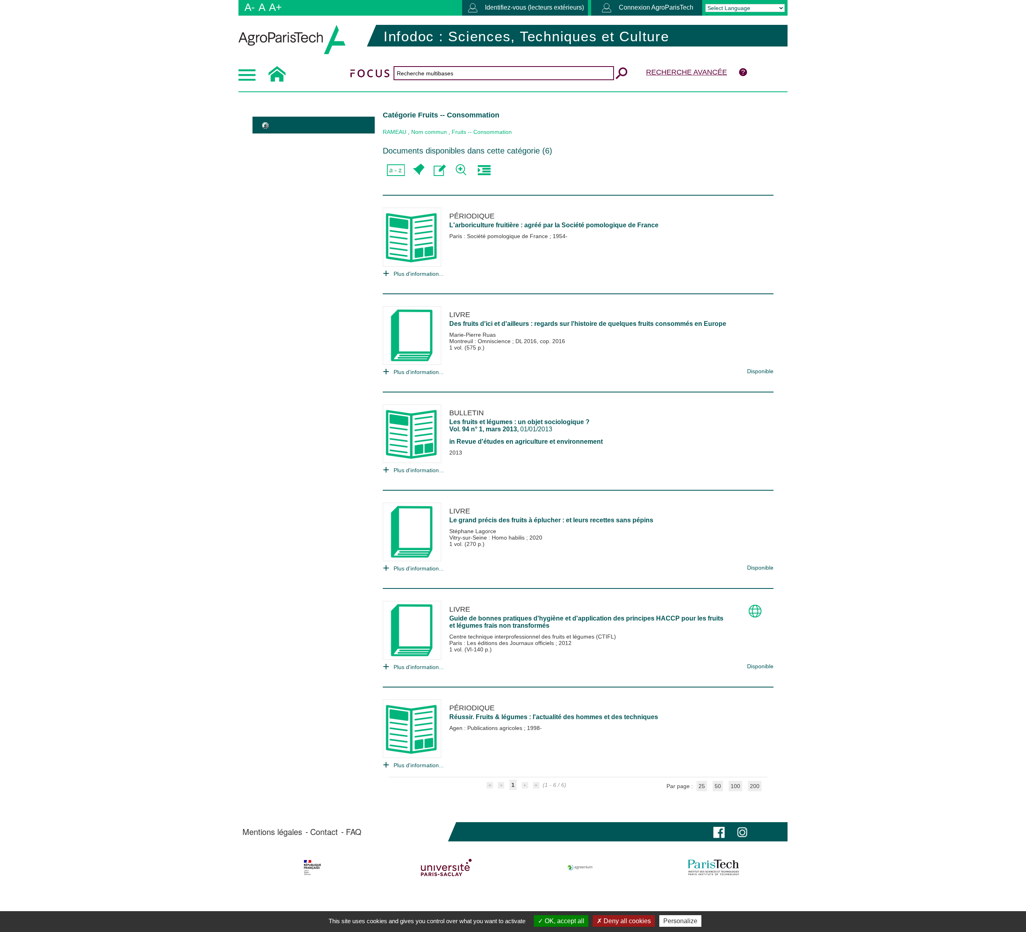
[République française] (312, 867)
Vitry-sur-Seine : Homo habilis (487, 537)
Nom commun (429, 132)
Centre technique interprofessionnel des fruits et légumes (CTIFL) (532, 636)
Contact (324, 832)
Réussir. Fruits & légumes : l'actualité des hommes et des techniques (553, 717)
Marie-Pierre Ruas (472, 335)
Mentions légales (272, 832)
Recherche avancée (686, 72)
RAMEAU (394, 132)
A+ (275, 7)
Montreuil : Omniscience (480, 341)
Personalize (680, 921)
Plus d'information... (419, 274)
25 (702, 786)
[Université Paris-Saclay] (446, 867)
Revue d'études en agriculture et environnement (529, 441)
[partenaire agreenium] (580, 867)
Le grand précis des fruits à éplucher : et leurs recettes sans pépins (551, 520)
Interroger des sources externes (484, 170)
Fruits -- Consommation (482, 132)
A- (249, 7)
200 (754, 786)
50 (718, 786)
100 (735, 786)
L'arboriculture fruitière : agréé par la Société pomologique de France (553, 225)
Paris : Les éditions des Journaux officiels (502, 643)
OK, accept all (563, 921)
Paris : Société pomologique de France (499, 236)
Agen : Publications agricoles (486, 728)
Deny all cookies (626, 921)
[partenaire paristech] (714, 867)
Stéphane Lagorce (472, 531)
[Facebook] (719, 831)
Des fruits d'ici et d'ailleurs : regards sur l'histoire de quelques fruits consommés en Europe (587, 323)
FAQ (354, 832)
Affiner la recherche (462, 170)
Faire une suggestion (440, 170)
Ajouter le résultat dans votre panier (418, 170)
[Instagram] (742, 831)
